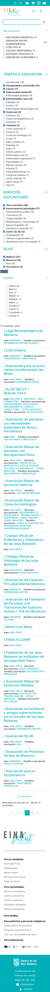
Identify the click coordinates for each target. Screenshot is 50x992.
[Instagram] (38, 3)
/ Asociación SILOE (18, 736)
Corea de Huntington (30, 523)
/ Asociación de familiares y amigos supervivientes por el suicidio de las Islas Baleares (24, 715)
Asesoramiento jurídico (19, 406)
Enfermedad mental (16, 592)
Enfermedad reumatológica (21, 343)
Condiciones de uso (25, 971)
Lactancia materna (28, 493)
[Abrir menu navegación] (41, 11)
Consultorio (11, 409)
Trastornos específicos (17, 784)
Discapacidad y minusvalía (20, 358)
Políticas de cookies (25, 975)
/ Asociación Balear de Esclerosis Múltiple (21, 683)
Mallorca (16, 379)
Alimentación (11, 868)
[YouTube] (44, 3)
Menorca (15, 340)
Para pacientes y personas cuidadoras (24, 921)
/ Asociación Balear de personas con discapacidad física (21, 451)
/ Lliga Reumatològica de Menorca (23, 333)
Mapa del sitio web (25, 979)
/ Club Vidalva (15, 350)
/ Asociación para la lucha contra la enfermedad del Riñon (24, 370)
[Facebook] (33, 3)
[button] (25, 31)
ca (20, 3)
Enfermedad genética (17, 525)
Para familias (11, 915)
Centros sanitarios (13, 900)
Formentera (11, 401)
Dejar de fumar (12, 881)
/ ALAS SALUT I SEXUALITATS (16, 391)
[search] (34, 11)
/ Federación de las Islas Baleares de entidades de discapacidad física (24, 657)
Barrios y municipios (14, 891)
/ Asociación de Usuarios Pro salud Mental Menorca (24, 582)
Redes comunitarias (14, 909)
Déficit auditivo (13, 763)
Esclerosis (10, 701)
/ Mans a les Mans (18, 627)
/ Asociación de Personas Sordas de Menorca (24, 754)
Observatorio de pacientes (18, 925)
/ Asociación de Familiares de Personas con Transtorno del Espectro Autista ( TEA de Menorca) (25, 605)
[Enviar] (44, 22)
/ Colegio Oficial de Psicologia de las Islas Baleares (21, 561)
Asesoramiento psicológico (21, 404)
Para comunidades (14, 886)
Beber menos (11, 872)
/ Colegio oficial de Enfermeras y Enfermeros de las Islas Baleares (23, 540)
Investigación (29, 517)
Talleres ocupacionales (19, 468)
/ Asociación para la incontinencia (19, 773)
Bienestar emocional (14, 877)
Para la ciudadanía (13, 859)
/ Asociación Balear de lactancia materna (21, 483)
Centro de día (27, 463)
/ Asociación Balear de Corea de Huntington (21, 502)
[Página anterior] (13, 812)
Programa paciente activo (17, 930)
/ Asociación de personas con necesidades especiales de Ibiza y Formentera (24, 425)
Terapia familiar (13, 696)
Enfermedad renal (28, 382)
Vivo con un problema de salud (20, 934)
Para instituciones (13, 940)
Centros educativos (14, 895)
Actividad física (12, 863)
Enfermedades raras (16, 528)
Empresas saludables (15, 904)
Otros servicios (31, 409)
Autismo (9, 619)
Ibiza (40, 398)
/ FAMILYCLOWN (17, 640)
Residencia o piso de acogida (21, 465)
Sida (19, 744)
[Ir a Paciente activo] (13, 12)
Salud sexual (35, 412)
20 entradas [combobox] (26, 797)
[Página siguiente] (37, 812)
